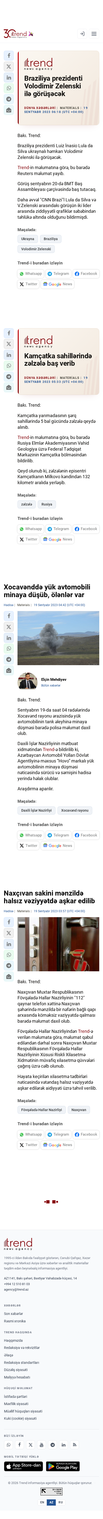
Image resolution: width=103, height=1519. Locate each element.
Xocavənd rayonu (74, 810)
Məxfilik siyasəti (16, 1404)
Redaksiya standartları (21, 1363)
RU (60, 1502)
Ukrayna (27, 239)
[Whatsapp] (8, 1444)
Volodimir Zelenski (36, 249)
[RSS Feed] (74, 1444)
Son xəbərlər (13, 1314)
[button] (9, 55)
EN (42, 1502)
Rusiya (47, 504)
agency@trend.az (16, 1289)
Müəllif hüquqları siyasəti (23, 1411)
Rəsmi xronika (15, 1321)
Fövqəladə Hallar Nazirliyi (41, 1110)
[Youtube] (41, 1444)
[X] (30, 1444)
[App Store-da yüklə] (23, 1466)
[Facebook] (19, 1444)
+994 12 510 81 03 (17, 1284)
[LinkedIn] (63, 1444)
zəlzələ (26, 504)
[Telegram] (52, 1444)
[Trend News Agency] (18, 1244)
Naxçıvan (79, 1110)
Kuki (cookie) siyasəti (20, 1418)
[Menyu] (94, 34)
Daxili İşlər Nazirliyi (36, 810)
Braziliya (51, 239)
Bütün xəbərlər (50, 685)
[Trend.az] (19, 33)
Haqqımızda (13, 1340)
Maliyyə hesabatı (17, 1377)
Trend (23, 167)
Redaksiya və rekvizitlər (22, 1348)
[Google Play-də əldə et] (63, 1466)
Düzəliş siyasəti (16, 1370)
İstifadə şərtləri (15, 1397)
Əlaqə (8, 1355)
